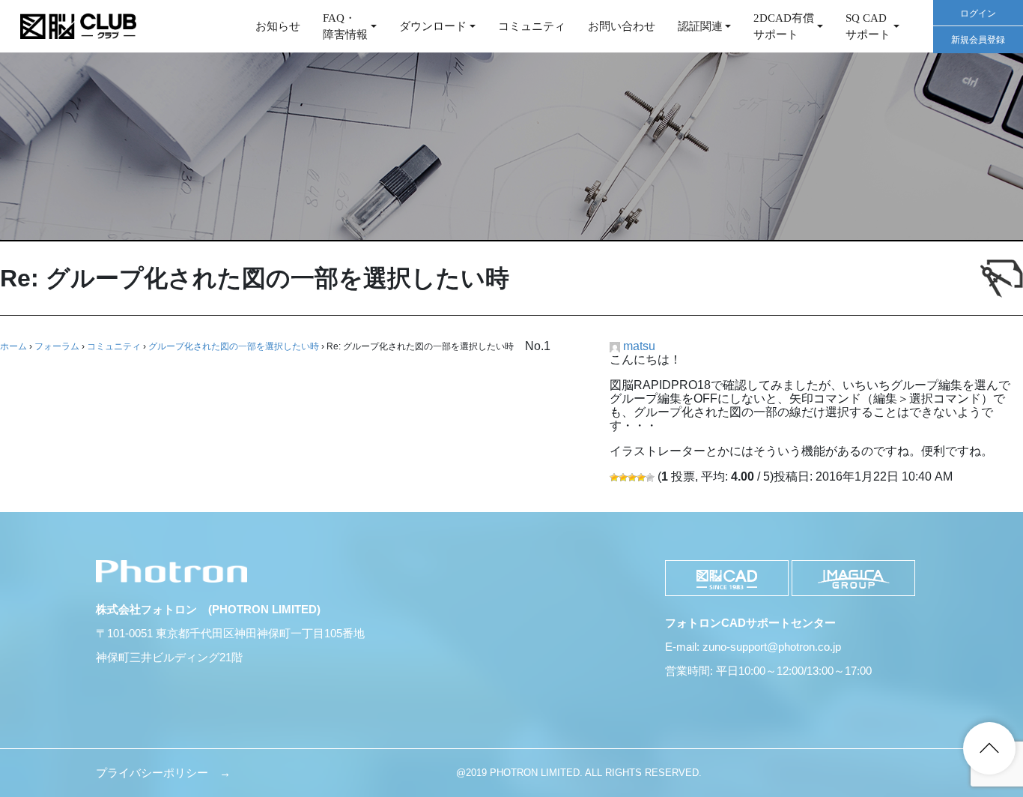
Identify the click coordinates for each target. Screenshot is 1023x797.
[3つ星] (632, 477)
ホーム (13, 346)
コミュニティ (531, 26)
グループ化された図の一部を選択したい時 (233, 346)
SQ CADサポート (868, 26)
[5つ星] (650, 477)
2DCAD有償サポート (783, 26)
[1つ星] (614, 477)
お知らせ (277, 26)
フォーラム (56, 346)
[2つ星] (623, 477)
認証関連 (700, 26)
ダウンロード (433, 26)
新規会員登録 (978, 39)
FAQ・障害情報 (345, 26)
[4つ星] (641, 477)
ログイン (978, 13)
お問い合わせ (621, 26)
